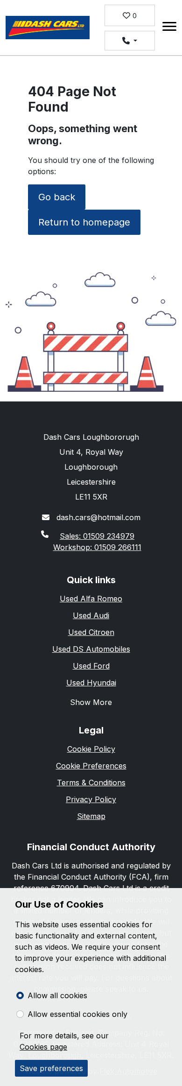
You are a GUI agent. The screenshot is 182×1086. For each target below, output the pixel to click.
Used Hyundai (91, 682)
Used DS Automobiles (91, 649)
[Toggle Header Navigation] (169, 28)
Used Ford (91, 665)
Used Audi (91, 615)
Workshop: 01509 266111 (97, 547)
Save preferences (51, 1068)
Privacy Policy (91, 799)
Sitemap (91, 816)
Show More (91, 702)
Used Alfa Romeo (91, 598)
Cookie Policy (91, 749)
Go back (56, 197)
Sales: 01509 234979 (97, 536)
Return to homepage (84, 222)
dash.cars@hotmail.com (97, 517)
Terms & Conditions (91, 782)
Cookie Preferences (91, 765)
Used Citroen (91, 632)
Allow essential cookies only (77, 1014)
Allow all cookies (57, 995)
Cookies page (43, 1046)
